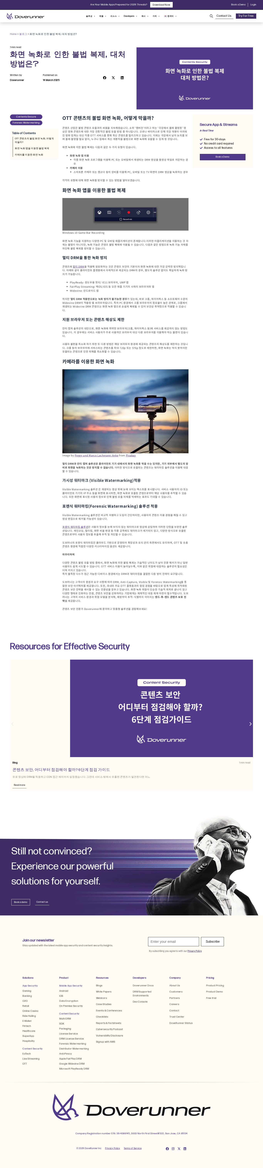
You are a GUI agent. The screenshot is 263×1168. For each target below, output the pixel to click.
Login (253, 4)
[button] (104, 77)
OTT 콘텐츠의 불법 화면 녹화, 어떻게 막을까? (34, 140)
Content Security (33, 1048)
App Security (30, 985)
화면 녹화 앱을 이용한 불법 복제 (32, 148)
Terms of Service (133, 1148)
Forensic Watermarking (26, 122)
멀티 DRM (78, 266)
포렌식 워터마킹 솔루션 (75, 527)
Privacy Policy (112, 1148)
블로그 (23, 34)
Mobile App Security (70, 985)
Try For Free (246, 16)
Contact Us (224, 16)
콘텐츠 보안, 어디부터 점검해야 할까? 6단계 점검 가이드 (61, 769)
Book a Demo (238, 4)
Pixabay (131, 455)
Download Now (161, 4)
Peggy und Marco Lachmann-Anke (96, 455)
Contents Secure (26, 116)
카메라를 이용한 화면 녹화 (29, 154)
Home (13, 34)
